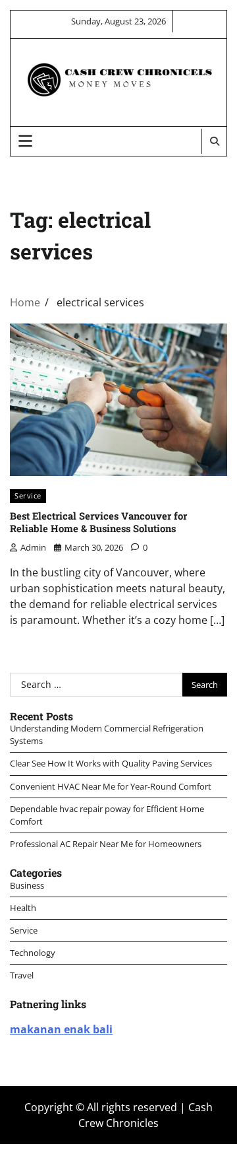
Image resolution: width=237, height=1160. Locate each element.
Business (27, 885)
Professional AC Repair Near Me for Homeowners (105, 844)
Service (27, 495)
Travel (22, 975)
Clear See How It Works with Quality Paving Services (111, 763)
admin (33, 547)
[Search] (213, 141)
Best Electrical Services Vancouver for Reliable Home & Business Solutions (98, 522)
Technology (32, 953)
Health (23, 908)
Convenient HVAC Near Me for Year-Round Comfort (110, 786)
